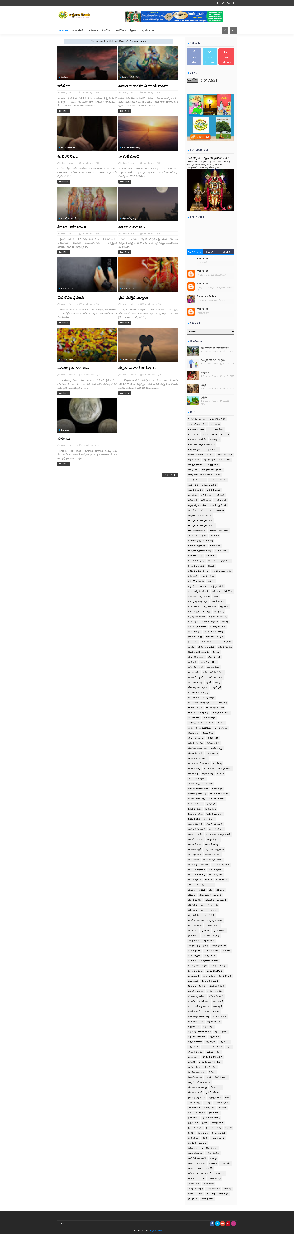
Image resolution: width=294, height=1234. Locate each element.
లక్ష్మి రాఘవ (211, 1042)
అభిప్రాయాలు (213, 465)
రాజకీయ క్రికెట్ (194, 1011)
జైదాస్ (209, 682)
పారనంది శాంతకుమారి (219, 794)
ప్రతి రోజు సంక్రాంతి (196, 839)
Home (65, 30)
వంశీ (219, 1052)
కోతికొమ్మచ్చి (193, 622)
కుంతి (216, 596)
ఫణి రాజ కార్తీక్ (194, 849)
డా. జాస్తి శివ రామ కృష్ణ (198, 692)
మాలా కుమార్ (209, 976)
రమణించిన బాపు (216, 996)
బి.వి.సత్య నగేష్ (216, 875)
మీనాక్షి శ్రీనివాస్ (225, 976)
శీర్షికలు (133, 30)
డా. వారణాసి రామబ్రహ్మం (198, 703)
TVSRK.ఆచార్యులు (216, 429)
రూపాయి (63, 439)
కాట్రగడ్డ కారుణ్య (207, 576)
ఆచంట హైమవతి (209, 485)
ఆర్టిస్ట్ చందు (220, 495)
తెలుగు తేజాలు (221, 728)
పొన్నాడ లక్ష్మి (209, 819)
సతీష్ (205, 1138)
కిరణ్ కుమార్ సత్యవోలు (222, 591)
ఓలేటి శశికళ (215, 546)
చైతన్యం (216, 652)
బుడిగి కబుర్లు (221, 880)
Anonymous (202, 258)
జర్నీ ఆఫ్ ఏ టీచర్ (196, 667)
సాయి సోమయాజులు (196, 1163)
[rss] (233, 3)
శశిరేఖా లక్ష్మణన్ (221, 1102)
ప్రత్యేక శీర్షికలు (213, 839)
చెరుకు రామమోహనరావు (198, 652)
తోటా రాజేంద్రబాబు (196, 738)
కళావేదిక (120, 30)
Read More (63, 111)
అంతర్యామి (215, 439)
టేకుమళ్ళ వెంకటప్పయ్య (198, 687)
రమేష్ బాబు (204, 1001)
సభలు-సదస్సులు (195, 1153)
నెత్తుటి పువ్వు (207, 773)
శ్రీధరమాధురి (148, 30)
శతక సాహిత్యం (194, 1102)
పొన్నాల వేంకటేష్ (195, 824)
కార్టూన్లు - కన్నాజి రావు (197, 586)
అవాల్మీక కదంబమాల (197, 480)
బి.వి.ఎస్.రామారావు (196, 875)
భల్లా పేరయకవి (194, 915)
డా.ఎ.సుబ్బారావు (220, 703)
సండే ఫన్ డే (203, 1133)
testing (225, 434)
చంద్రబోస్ (228, 642)
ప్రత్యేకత (204, 397)
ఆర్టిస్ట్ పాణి (192, 500)
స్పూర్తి (200, 1194)
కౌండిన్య (225, 622)
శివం (190, 1113)
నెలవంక (220, 773)
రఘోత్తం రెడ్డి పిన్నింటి (196, 996)
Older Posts (170, 475)
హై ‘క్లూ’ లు (193, 1199)
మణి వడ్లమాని (194, 951)
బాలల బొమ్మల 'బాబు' (212, 859)
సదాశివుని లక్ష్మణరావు (197, 1143)
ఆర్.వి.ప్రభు (206, 495)
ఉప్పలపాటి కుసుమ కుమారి (199, 515)
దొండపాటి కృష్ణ (217, 748)
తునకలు (220, 723)
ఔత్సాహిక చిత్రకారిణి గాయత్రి (200, 551)
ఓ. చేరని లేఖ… (67, 156)
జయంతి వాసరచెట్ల (208, 662)
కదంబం (92, 30)
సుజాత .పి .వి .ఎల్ (196, 1178)
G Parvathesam (196, 429)
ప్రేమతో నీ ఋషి (195, 844)
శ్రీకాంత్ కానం (214, 1113)
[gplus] (228, 3)
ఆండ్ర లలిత (193, 485)
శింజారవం (222, 1108)
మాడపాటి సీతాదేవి (214, 971)
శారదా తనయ (194, 1108)
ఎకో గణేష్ (214, 535)
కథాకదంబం (107, 30)
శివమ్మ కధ (200, 1113)
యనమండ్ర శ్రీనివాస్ (217, 986)
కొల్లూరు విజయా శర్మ (217, 616)
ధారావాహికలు (78, 30)
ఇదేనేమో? (64, 86)
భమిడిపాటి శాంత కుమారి (215, 900)
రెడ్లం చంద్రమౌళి (221, 1032)
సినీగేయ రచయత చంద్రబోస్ (199, 1173)
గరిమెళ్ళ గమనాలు (218, 627)
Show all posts (138, 41)
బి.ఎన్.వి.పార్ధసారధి (196, 870)
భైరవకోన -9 (193, 935)
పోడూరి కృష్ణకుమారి (214, 824)
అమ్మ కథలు (193, 470)
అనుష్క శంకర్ (225, 460)
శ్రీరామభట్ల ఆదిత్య (213, 1128)
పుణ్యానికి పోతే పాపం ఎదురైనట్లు (213, 360)
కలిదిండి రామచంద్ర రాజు (198, 571)
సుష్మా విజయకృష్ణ (195, 1189)
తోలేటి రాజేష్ (213, 738)
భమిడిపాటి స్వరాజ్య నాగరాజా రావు (203, 905)
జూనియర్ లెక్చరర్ (195, 677)
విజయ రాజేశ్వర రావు (130, 77)
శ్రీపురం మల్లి (193, 1123)
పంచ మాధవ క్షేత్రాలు (196, 778)
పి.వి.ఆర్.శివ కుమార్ (68, 218)
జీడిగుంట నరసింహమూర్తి (213, 672)
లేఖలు (229, 1047)
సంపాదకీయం (193, 1138)
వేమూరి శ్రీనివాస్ (195, 1092)
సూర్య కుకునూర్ (213, 1189)
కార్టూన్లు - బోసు (217, 586)
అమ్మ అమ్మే (205, 372)
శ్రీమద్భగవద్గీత (217, 1123)
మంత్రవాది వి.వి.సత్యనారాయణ (201, 940)
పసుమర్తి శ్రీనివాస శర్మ (197, 794)
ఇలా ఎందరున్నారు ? (196, 510)
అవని (218, 475)
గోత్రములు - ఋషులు (215, 637)
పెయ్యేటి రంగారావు (214, 814)
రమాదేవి (192, 1001)
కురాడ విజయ (194, 606)
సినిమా (191, 1168)
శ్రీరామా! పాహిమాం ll (71, 227)
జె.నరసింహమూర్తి (195, 682)
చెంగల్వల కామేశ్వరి (206, 647)
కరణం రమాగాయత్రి (196, 566)
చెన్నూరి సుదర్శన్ (225, 647)
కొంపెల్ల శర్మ (219, 611)
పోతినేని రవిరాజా (216, 829)
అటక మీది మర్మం (225, 454)
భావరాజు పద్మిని (195, 925)
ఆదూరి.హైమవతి (214, 490)
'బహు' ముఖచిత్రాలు (196, 419)
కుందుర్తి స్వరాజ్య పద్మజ (198, 601)
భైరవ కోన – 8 (220, 930)
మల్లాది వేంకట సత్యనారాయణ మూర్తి (203, 961)
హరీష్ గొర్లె (210, 1194)
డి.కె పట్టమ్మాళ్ (210, 718)
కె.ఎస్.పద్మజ (193, 611)
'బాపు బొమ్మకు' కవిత (197, 424)
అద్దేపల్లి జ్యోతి (209, 460)
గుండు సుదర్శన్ (194, 632)
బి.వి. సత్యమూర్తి (216, 870)
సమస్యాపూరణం (212, 1153)
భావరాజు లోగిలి (212, 925)
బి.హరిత (209, 880)
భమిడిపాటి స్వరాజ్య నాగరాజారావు (202, 910)
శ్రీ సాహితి (64, 77)
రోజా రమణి (65, 430)
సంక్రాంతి (228, 1128)
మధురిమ (226, 951)
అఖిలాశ (210, 454)
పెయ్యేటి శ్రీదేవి (194, 819)
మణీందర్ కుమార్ (211, 951)
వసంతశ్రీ (191, 1062)
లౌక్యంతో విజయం (195, 1052)
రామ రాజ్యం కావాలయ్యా (198, 1016)
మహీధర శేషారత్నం (218, 966)
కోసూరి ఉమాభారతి (210, 622)
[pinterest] (228, 1223)
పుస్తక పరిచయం (195, 809)
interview (193, 434)
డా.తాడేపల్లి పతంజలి (215, 708)
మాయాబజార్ (194, 976)
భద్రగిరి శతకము (195, 900)
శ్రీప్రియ (205, 1123)
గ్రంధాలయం (193, 642)
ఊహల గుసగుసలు (131, 227)
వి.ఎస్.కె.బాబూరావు (196, 1072)
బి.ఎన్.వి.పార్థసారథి (221, 865)
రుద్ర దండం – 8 (213, 1021)
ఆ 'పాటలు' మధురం (218, 480)
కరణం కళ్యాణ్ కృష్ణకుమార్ (219, 561)
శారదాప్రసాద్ (209, 1108)
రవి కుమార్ (218, 1001)
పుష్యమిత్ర (211, 804)
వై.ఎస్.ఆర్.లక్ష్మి (212, 1092)
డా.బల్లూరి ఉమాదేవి (221, 713)
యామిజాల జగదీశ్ (215, 991)
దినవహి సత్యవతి (195, 743)
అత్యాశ (203, 385)
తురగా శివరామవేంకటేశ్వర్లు (199, 728)
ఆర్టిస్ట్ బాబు (206, 500)
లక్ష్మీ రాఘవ (193, 1047)
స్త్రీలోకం (191, 1194)
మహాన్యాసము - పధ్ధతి (197, 966)
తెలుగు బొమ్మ (208, 733)
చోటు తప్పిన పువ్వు (196, 657)
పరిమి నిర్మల (217, 789)
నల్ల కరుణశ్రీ (209, 768)
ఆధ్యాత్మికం (192, 495)
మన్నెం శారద (210, 956)
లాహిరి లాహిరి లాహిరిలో (212, 1047)
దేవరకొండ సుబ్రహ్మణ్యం (197, 748)
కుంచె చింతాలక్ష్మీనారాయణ (199, 596)
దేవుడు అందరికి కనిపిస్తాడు (137, 368)
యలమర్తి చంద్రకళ (195, 991)
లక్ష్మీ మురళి (224, 1042)
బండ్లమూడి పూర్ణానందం (214, 849)
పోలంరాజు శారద (195, 834)
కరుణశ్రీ (211, 566)
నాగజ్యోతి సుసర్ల (224, 768)
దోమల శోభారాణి (195, 753)
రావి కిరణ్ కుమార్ (195, 1021)
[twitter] (223, 3)
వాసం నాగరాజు (194, 1067)
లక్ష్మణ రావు (215, 1037)
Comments (194, 252)
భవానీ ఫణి (209, 915)
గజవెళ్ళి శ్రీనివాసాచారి (197, 627)
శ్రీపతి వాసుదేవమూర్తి (211, 1118)
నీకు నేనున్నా (193, 773)
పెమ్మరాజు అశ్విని (195, 814)
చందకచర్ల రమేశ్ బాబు (211, 642)
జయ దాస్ (192, 662)
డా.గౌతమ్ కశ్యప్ (195, 708)
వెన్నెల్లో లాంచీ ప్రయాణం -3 (217, 1077)
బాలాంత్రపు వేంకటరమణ (198, 865)
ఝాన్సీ (218, 682)
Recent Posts (210, 252)
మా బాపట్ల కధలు (195, 971)
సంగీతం (191, 1133)
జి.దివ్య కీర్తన (193, 672)
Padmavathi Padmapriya (209, 296)
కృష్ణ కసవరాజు (210, 606)
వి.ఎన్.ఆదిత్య (211, 1067)
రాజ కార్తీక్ (217, 1006)
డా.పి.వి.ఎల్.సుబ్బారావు (198, 713)
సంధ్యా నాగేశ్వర (218, 1133)
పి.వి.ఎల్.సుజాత (67, 288)
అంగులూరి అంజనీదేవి (197, 439)
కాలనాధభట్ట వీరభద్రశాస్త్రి (198, 591)
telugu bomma (209, 434)
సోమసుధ (228, 1189)
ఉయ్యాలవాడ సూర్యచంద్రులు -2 (201, 525)
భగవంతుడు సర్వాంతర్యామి (210, 895)
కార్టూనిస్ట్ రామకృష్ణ (196, 581)
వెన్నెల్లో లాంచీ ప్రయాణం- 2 (199, 1082)
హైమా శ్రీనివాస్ (208, 1199)
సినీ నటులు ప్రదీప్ (205, 1168)
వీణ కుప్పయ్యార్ (195, 1077)
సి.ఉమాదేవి (225, 1163)
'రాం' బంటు (215, 424)
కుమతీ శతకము (218, 601)
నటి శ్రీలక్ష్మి (217, 763)
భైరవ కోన (206, 930)
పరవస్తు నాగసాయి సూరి (198, 789)
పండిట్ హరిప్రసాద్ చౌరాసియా (200, 784)
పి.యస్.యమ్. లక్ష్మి (196, 799)
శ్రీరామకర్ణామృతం (195, 1128)
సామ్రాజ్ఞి (213, 1158)
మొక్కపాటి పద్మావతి (210, 981)
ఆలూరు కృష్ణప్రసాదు (218, 505)
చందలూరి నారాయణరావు (131, 147)
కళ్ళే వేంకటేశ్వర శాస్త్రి (68, 147)
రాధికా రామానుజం (211, 1011)
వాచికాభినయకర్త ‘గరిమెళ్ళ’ (210, 1062)
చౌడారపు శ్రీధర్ (214, 657)
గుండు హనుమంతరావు (214, 632)
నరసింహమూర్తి (194, 768)
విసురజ (212, 1072)
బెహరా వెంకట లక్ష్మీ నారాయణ (200, 885)
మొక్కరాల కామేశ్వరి (196, 986)
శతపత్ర (208, 1102)
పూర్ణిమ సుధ (210, 809)
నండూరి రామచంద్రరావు (198, 758)
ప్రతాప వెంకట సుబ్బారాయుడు (218, 834)
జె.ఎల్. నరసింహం (214, 677)
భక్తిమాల (192, 895)
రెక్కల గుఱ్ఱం (208, 1027)
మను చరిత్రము (194, 956)
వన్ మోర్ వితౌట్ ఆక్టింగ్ (212, 1057)
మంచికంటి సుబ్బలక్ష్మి (211, 935)
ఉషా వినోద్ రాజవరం (197, 530)
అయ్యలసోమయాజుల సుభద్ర (200, 475)
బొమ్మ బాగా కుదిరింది (196, 890)
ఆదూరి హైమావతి (195, 490)
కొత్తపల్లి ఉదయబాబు (196, 616)
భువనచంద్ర (193, 930)
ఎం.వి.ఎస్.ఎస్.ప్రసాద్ (197, 535)
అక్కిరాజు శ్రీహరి (212, 449)
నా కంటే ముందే (128, 156)
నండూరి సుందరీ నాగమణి (198, 763)
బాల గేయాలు (194, 859)
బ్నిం (211, 890)
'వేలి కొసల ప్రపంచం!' (72, 298)
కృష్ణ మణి (224, 606)
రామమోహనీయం (220, 1016)
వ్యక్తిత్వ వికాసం (215, 1097)
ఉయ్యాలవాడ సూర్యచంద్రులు (200, 520)
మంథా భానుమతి (219, 946)
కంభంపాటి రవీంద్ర (195, 556)
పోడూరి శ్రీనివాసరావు (197, 829)
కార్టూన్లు (211, 581)
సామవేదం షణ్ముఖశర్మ (197, 1158)
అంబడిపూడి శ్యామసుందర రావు (201, 444)
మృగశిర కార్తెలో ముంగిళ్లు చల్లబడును (215, 348)
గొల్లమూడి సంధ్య (195, 637)
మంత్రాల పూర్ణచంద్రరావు (198, 946)
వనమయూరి (193, 1057)
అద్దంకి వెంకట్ (194, 460)
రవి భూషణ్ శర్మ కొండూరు (199, 1006)
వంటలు (210, 1052)
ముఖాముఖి (193, 981)
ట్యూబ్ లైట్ (216, 687)
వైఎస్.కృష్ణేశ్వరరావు (196, 1097)
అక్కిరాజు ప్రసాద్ (195, 449)
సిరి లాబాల (219, 1173)
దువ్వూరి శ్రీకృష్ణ (213, 743)
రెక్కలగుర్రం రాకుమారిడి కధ (199, 1032)
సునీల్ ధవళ (209, 1183)
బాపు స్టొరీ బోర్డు (194, 854)
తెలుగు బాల (193, 733)
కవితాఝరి (192, 576)
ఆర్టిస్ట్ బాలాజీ (220, 500)
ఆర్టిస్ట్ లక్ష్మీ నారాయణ (197, 505)
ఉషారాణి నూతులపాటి (219, 530)
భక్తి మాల (220, 890)
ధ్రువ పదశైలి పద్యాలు (133, 298)
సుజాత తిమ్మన (215, 1178)
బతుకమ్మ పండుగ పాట (73, 368)
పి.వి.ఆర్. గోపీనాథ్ (217, 799)
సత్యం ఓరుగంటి (217, 1138)
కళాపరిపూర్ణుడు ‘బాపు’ (222, 571)
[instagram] (233, 1223)
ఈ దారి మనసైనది (216, 510)
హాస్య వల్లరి (224, 1194)
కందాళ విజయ (221, 551)
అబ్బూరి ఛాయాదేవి (196, 465)
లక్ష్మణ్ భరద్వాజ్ (195, 1042)
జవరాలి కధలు (213, 667)
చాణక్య (191, 647)
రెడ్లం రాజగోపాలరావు (197, 1037)
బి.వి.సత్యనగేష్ (194, 880)
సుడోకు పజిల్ (194, 1183)
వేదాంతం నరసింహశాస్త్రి (197, 1087)
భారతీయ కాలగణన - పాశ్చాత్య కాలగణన (205, 920)
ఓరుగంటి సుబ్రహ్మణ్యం (197, 546)
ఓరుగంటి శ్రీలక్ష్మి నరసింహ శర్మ (200, 541)
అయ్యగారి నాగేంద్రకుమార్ (212, 470)
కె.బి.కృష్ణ (207, 611)
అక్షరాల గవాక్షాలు (195, 454)
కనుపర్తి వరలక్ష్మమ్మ (196, 561)
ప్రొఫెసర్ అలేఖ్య (211, 844)
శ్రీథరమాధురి (193, 1118)
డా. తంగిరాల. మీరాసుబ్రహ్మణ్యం (201, 697)
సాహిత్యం (213, 1163)
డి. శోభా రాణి (194, 718)
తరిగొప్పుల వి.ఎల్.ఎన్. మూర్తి (201, 723)
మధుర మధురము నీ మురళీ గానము (143, 86)
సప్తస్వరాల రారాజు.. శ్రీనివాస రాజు (202, 1148)
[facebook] (217, 3)
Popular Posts (226, 252)
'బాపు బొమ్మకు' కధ (217, 419)
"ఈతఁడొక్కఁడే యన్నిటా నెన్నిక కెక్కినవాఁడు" (208, 158)
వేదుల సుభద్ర (216, 1087)
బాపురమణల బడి (212, 854)
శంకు (227, 1097)
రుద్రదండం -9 (194, 1027)
